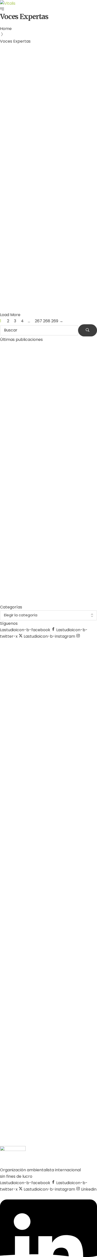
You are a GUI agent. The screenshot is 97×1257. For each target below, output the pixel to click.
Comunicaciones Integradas (36, 124)
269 (54, 321)
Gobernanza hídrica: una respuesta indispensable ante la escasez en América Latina (46, 143)
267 (38, 321)
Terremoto (31, 243)
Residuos (10, 243)
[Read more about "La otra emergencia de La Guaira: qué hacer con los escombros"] (48, 214)
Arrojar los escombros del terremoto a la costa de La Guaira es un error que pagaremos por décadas (47, 539)
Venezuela (53, 243)
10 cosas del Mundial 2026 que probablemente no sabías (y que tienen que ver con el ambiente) (47, 592)
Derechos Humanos (32, 111)
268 (46, 321)
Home (6, 28)
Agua (7, 111)
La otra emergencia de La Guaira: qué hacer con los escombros (48, 266)
